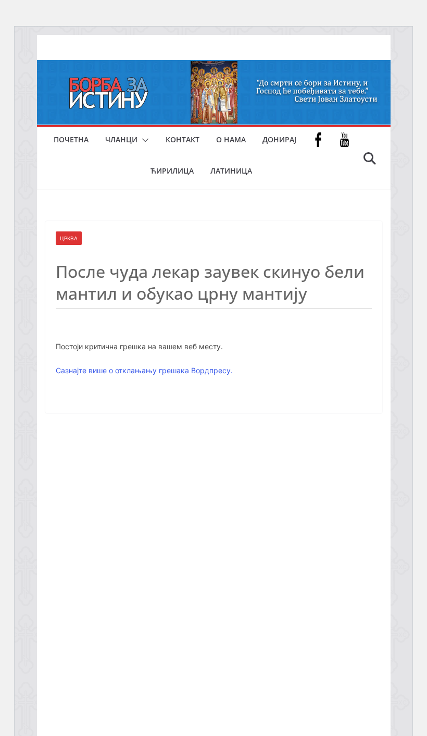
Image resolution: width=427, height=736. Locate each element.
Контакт (182, 139)
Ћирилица (172, 171)
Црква (69, 238)
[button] (143, 140)
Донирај (279, 139)
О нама (231, 139)
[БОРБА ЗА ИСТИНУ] (214, 67)
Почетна (71, 139)
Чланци (121, 139)
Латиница (231, 171)
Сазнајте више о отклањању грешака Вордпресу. (144, 370)
